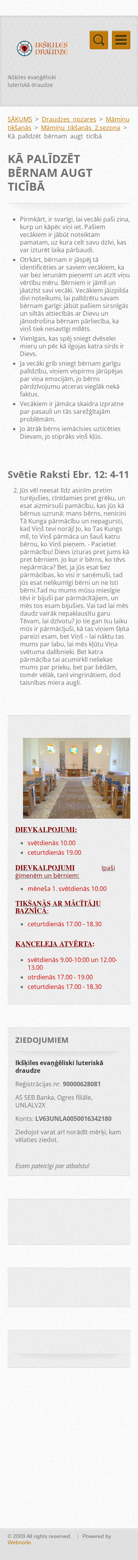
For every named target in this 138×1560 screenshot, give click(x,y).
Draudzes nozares (69, 119)
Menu (121, 40)
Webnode (19, 1542)
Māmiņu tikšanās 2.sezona (80, 127)
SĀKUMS (20, 119)
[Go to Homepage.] (38, 50)
